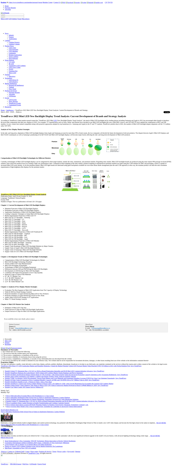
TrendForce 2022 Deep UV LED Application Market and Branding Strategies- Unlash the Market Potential (34, 366)
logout (40, 2)
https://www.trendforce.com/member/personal (23, 2)
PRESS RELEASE (7, 437)
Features (7, 74)
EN (111, 2)
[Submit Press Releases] (86, 26)
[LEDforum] (86, 29)
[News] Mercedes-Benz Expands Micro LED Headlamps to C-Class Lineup (30, 396)
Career (27, 451)
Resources (8, 107)
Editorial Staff (19, 451)
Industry (11, 35)
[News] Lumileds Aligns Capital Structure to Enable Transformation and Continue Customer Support (37, 403)
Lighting (7, 40)
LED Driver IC (13, 80)
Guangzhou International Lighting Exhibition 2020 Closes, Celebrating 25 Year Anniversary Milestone (37, 443)
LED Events (13, 100)
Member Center (47, 2)
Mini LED (8, 341)
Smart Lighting (13, 57)
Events (7, 98)
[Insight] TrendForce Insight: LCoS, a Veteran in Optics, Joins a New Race (28, 382)
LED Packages (13, 49)
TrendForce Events (15, 103)
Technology (8, 78)
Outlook (11, 87)
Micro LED (4, 19)
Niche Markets (9, 60)
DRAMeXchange (15, 464)
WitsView (25, 464)
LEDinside (33, 464)
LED (55, 120)
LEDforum (12, 96)
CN (106, 2)
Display (7, 342)
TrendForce (4, 464)
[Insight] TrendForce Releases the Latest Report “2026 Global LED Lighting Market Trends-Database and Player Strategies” (44, 373)
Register (3, 2)
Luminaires (12, 53)
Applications (13, 39)
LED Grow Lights (14, 67)
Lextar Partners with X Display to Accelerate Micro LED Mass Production (28, 444)
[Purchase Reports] (86, 21)
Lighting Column (14, 44)
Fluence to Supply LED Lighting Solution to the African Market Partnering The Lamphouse (34, 446)
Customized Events (15, 105)
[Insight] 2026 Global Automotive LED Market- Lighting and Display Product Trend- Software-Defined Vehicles (40, 376)
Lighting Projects (14, 42)
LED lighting (13, 19)
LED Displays (13, 82)
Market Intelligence (11, 83)
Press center (34, 451)
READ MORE (161, 423)
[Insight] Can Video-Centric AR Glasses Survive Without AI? (24, 387)
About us (4, 451)
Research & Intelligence (16, 85)
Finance (11, 37)
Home (7, 6)
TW (109, 2)
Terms (54, 451)
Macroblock (25, 19)
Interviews (12, 76)
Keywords (70, 451)
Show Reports (13, 101)
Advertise (8, 9)
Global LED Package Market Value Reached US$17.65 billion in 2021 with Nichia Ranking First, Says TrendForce (105, 366)
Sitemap (77, 451)
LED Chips (12, 48)
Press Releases (13, 58)
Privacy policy (61, 451)
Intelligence (10, 110)
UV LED (12, 62)
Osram (19, 19)
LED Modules (13, 51)
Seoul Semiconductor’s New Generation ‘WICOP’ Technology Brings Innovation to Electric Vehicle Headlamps (40, 441)
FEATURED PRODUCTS (9, 410)
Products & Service (11, 91)
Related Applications (15, 55)
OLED (11, 69)
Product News (9, 46)
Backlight (8, 344)
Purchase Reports (10, 8)
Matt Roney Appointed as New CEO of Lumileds (20, 448)
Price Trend (12, 89)
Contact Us (57, 2)
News (6, 33)
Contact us (11, 451)
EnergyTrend (42, 464)
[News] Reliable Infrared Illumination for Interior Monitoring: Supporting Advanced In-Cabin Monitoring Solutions (42, 399)
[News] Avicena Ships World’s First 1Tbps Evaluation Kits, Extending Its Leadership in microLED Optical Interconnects (44, 406)
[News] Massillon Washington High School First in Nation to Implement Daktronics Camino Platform (38, 397)
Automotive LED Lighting (17, 65)
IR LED (11, 64)
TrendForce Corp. (33, 453)
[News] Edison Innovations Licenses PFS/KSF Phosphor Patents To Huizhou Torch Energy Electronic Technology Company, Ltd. (47, 405)
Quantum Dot (13, 71)
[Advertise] (86, 24)
